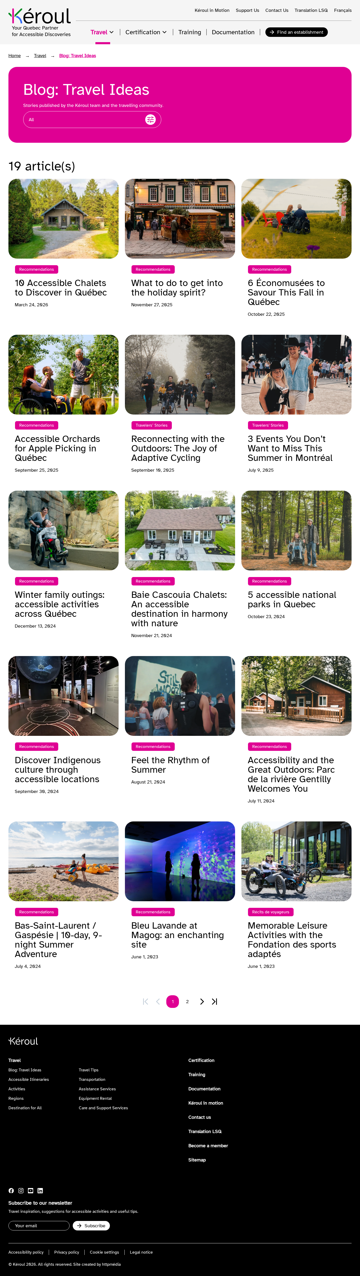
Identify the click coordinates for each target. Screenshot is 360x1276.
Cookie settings (104, 1252)
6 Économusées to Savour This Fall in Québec (286, 292)
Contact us (199, 1117)
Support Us (247, 10)
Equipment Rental (95, 1098)
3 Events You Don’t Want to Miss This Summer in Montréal (290, 448)
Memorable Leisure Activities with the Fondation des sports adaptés (292, 940)
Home (14, 55)
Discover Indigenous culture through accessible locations (58, 769)
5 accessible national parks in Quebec (292, 599)
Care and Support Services (103, 1108)
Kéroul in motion (205, 1103)
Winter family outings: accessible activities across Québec (59, 604)
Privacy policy (66, 1252)
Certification (201, 1060)
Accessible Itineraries (28, 1079)
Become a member (208, 1146)
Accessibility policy (25, 1252)
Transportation (92, 1079)
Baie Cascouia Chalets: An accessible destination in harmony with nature (179, 609)
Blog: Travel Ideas (24, 1070)
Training (196, 1074)
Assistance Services (97, 1089)
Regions (16, 1098)
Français (343, 10)
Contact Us (276, 10)
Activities (16, 1089)
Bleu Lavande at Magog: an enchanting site (177, 935)
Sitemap (197, 1160)
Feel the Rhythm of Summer (170, 764)
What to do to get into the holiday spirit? (177, 287)
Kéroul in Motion (212, 10)
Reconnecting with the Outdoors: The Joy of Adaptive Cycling (178, 448)
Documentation (204, 1089)
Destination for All (25, 1108)
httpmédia (111, 1264)
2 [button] (187, 1001)
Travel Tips (89, 1070)
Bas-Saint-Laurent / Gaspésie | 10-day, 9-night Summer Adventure (58, 940)
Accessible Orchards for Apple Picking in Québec (57, 448)
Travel (40, 55)
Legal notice (141, 1252)
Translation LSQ (311, 10)
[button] (202, 1001)
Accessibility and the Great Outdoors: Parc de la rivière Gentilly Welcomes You (291, 774)
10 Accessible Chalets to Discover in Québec (61, 287)
